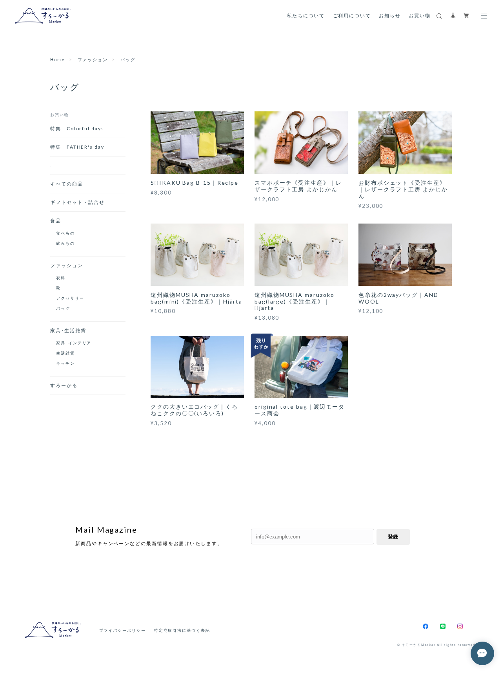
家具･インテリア (73, 342)
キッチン (65, 363)
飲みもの (65, 243)
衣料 (60, 277)
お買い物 (420, 15)
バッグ (63, 308)
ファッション (93, 59)
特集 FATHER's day (77, 147)
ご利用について (352, 15)
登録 (393, 537)
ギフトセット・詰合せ (77, 202)
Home (57, 59)
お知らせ (390, 15)
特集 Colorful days (80, 128)
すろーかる (64, 385)
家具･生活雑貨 (68, 330)
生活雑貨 (65, 353)
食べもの (65, 233)
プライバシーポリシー (122, 630)
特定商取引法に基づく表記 (182, 630)
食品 (55, 221)
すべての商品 (66, 184)
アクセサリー (70, 298)
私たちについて (306, 15)
